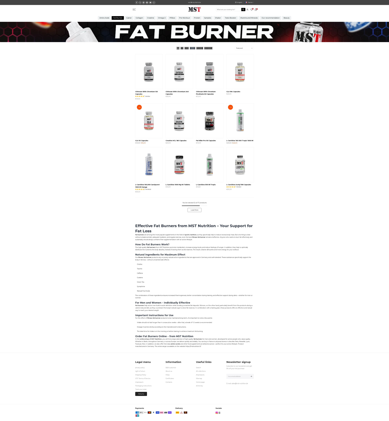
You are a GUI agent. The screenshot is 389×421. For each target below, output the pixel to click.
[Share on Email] (150, 2)
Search (198, 368)
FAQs (167, 375)
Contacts (169, 382)
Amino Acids (104, 18)
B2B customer (171, 368)
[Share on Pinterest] (143, 2)
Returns (141, 394)
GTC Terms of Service (142, 378)
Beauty (287, 18)
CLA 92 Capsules (141, 141)
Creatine (150, 18)
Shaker (218, 18)
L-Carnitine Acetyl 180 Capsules (238, 185)
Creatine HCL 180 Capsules (176, 141)
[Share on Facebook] (136, 2)
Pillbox (172, 18)
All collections (201, 371)
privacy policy (140, 368)
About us (169, 371)
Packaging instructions (143, 386)
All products (200, 375)
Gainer (129, 18)
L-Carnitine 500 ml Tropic (206, 185)
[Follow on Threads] (219, 413)
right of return (140, 371)
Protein (197, 18)
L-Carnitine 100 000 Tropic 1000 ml (239, 141)
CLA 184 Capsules (233, 92)
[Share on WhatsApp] (153, 2)
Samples (207, 18)
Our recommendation (271, 18)
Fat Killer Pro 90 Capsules (206, 141)
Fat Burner (117, 18)
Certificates (170, 378)
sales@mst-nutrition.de (240, 383)
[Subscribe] (251, 376)
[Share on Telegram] (147, 2)
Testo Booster (230, 18)
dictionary (199, 386)
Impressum (139, 382)
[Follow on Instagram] (217, 413)
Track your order (141, 389)
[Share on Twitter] (140, 2)
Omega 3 (162, 18)
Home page (200, 382)
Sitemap (199, 378)
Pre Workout (184, 18)
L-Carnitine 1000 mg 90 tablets (178, 185)
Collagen (139, 18)
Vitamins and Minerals (249, 18)
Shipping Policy (140, 375)
